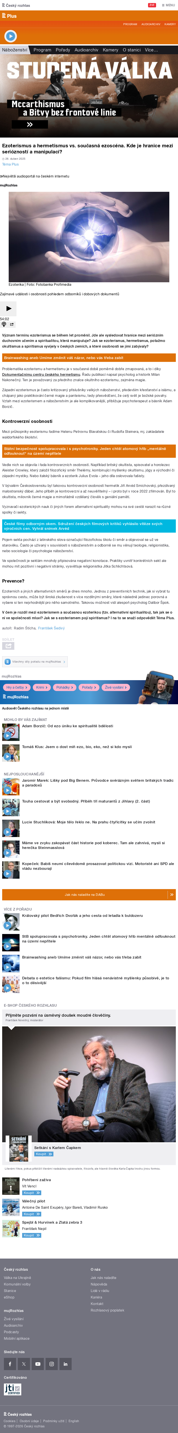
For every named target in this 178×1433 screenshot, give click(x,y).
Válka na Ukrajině (17, 1278)
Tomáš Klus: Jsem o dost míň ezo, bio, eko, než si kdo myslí (77, 747)
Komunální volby (17, 1284)
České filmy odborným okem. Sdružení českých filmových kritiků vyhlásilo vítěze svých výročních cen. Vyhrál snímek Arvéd (83, 526)
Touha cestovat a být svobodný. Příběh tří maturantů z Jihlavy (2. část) (86, 801)
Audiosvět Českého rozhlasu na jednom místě (35, 708)
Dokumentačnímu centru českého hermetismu (41, 375)
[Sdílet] (12, 325)
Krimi (40, 687)
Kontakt (97, 1304)
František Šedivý (51, 628)
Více (151, 50)
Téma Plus (10, 164)
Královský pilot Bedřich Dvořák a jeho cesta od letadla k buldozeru (82, 915)
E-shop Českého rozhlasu (30, 1005)
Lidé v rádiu (100, 1291)
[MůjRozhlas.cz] (8, 186)
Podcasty (11, 1332)
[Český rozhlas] (16, 5)
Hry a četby (15, 687)
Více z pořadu (18, 909)
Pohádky (63, 687)
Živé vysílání (114, 687)
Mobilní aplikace (17, 1338)
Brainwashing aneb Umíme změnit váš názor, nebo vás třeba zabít (64, 358)
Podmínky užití (53, 1421)
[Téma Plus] (89, 96)
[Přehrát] (8, 308)
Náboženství (14, 50)
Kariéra (96, 1297)
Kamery (170, 24)
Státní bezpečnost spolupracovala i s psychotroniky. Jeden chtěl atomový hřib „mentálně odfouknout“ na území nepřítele (85, 451)
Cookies (9, 1421)
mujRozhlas (11, 676)
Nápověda (99, 1284)
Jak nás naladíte (104, 1278)
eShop (9, 1297)
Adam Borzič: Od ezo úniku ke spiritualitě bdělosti (67, 726)
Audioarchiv (151, 24)
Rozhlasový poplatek (107, 1310)
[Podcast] (4, 325)
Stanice (10, 1291)
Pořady (63, 50)
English (74, 1421)
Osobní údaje (29, 1421)
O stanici (132, 50)
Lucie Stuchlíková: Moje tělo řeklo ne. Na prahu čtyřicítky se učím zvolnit (88, 822)
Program (130, 24)
